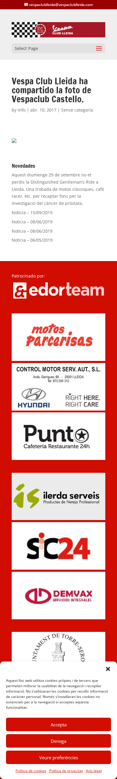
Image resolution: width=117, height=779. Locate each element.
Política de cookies (31, 770)
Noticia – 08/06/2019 (32, 222)
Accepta (59, 725)
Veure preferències (58, 757)
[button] (108, 669)
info (22, 110)
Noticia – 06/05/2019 (32, 240)
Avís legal (94, 770)
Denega (58, 741)
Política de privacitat (66, 770)
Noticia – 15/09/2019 (32, 212)
